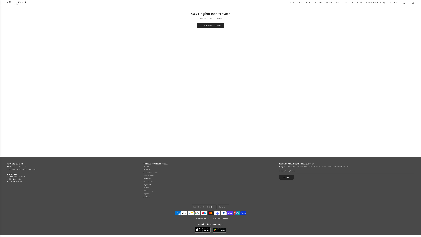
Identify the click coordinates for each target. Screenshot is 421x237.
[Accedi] (408, 2)
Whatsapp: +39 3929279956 (17, 167)
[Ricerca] (403, 2)
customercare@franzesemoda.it (24, 169)
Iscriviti (286, 177)
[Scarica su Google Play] (219, 230)
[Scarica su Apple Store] (202, 230)
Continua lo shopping (211, 25)
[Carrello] (413, 2)
